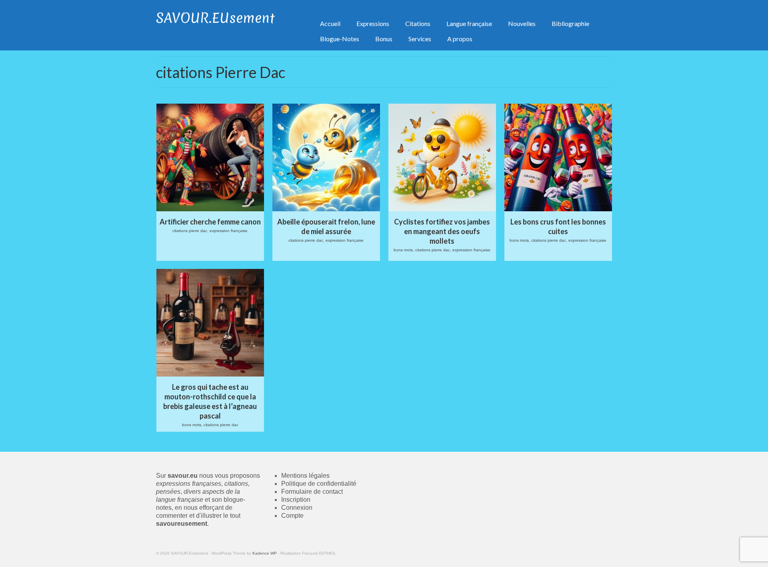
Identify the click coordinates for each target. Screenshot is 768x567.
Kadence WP (264, 553)
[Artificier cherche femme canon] (210, 157)
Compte (292, 515)
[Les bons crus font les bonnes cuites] (558, 157)
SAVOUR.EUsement (215, 18)
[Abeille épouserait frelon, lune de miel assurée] (326, 157)
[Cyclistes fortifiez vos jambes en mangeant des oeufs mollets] (442, 157)
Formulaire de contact (312, 491)
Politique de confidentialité (318, 483)
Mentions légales (305, 475)
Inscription (295, 499)
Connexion (296, 507)
